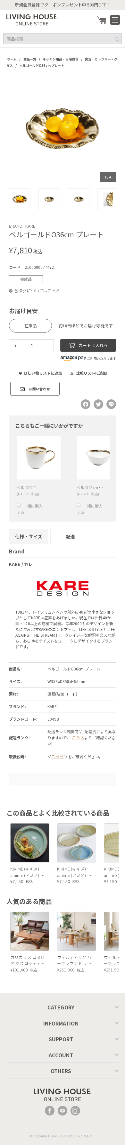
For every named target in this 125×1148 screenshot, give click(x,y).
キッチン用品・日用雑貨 (60, 59)
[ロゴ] (32, 19)
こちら (78, 737)
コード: (15, 267)
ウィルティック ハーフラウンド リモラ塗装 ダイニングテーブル (74, 960)
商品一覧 (30, 59)
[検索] (117, 39)
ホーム (12, 59)
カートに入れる (93, 345)
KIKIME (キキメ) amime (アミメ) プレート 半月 (27, 872)
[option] (62, 128)
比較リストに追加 (91, 373)
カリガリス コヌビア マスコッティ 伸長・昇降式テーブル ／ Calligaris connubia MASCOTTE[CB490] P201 (28, 960)
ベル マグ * (26, 487)
